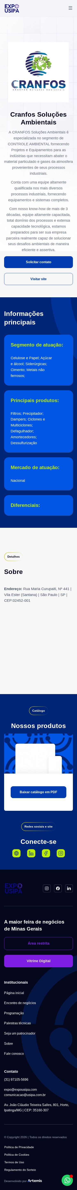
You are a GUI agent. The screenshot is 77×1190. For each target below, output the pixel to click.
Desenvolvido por (15, 1181)
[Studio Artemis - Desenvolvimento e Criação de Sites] (35, 1180)
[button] (70, 8)
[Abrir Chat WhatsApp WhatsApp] (67, 1180)
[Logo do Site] (12, 8)
